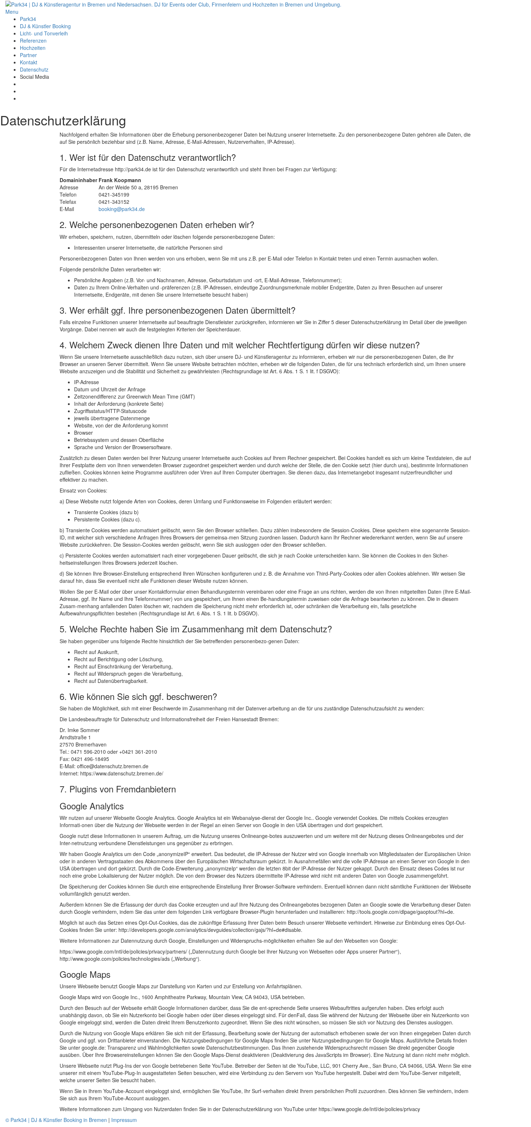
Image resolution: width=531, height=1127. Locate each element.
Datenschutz (34, 69)
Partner (28, 55)
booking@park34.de (122, 208)
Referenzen (33, 40)
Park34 (28, 18)
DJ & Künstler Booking (45, 26)
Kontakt (28, 62)
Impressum (124, 1119)
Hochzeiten (33, 47)
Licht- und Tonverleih (44, 33)
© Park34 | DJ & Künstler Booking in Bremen (56, 1119)
